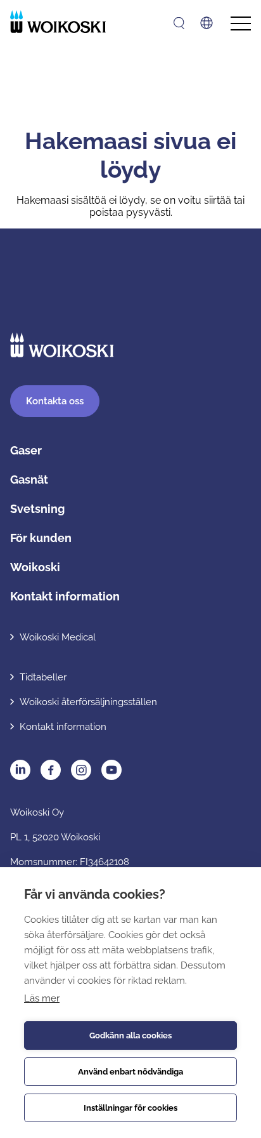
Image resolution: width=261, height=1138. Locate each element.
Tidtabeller (43, 677)
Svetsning (37, 508)
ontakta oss (55, 401)
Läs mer (42, 998)
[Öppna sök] (179, 23)
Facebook (51, 770)
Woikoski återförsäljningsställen (88, 702)
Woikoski (35, 567)
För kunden (41, 538)
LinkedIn (20, 770)
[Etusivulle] (58, 21)
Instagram (81, 770)
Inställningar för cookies (130, 1108)
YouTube (111, 770)
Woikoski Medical (58, 637)
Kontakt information (65, 596)
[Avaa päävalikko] (241, 24)
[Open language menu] (206, 23)
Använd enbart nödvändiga (130, 1071)
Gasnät (29, 479)
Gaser (26, 450)
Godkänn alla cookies (130, 1035)
